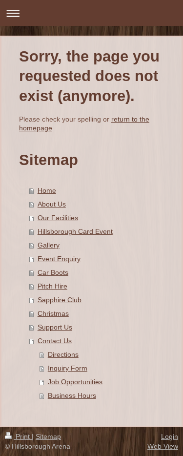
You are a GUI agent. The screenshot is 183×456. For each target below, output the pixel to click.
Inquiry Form (67, 368)
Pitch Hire (52, 286)
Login (169, 436)
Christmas (53, 313)
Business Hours (72, 395)
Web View (162, 446)
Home (47, 190)
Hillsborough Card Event (75, 231)
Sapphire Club (59, 300)
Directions (63, 354)
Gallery (49, 245)
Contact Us (55, 341)
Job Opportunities (75, 382)
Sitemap (48, 436)
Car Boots (53, 272)
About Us (52, 204)
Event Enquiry (59, 259)
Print (23, 436)
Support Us (55, 327)
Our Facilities (58, 218)
